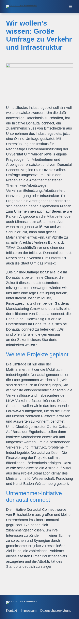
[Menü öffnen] (70, 6)
